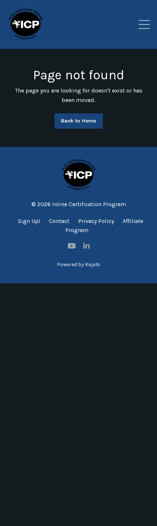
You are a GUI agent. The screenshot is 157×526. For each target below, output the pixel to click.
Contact (59, 220)
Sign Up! (29, 220)
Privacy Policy (96, 220)
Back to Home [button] (78, 121)
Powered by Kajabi (78, 264)
